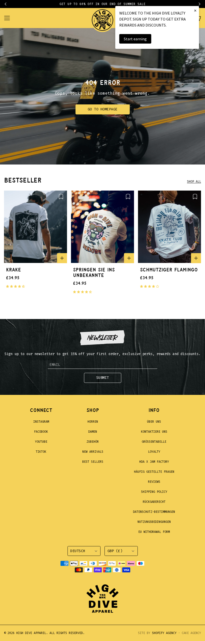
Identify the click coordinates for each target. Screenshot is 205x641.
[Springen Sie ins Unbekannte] (102, 227)
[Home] (102, 18)
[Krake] (35, 227)
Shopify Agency (164, 633)
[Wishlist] (61, 197)
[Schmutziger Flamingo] (169, 227)
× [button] (195, 10)
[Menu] (10, 18)
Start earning (135, 38)
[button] (8, 4)
